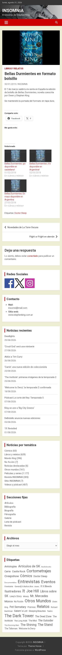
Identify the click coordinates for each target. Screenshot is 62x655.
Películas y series (13, 473)
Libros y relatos (14, 68)
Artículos (9, 503)
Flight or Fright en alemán (41, 236)
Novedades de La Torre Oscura (23, 227)
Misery (26, 596)
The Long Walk (20, 621)
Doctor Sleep (20, 213)
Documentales (10, 583)
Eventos (48, 582)
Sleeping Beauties (37, 611)
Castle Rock (18, 571)
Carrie (8, 571)
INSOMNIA (13, 10)
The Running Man (12, 625)
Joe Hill (32, 591)
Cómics (8, 450)
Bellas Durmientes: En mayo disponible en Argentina (15, 196)
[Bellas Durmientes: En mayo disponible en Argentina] (15, 185)
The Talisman (11, 628)
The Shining (28, 625)
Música (9, 601)
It (23, 590)
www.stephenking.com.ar (20, 314)
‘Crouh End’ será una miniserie (19, 346)
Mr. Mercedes (39, 596)
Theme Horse (35, 646)
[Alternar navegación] (6, 22)
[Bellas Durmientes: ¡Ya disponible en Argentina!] (40, 156)
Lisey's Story (16, 596)
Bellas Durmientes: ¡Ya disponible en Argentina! (40, 166)
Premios (32, 607)
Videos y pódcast (13, 484)
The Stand (45, 625)
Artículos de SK (29, 566)
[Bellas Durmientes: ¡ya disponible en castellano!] (15, 156)
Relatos (43, 606)
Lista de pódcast (13, 521)
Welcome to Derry (27, 628)
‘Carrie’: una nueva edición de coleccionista (26, 367)
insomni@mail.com (17, 308)
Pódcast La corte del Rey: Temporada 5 (24, 397)
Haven (36, 587)
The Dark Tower (19, 615)
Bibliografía (10, 506)
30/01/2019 (10, 84)
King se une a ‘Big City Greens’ (19, 408)
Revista (8, 525)
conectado (32, 256)
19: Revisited (11, 428)
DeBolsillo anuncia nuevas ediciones (22, 418)
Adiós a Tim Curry (13, 356)
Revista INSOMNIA (14, 477)
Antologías (11, 566)
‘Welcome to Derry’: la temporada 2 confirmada (28, 387)
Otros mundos (12, 469)
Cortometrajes (39, 571)
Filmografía (10, 514)
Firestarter (9, 586)
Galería (8, 518)
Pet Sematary (17, 606)
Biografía (9, 510)
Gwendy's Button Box (24, 586)
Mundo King (10, 458)
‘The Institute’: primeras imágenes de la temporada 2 (30, 377)
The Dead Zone (43, 616)
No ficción (10, 462)
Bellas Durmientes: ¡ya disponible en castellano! (15, 166)
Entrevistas (29, 581)
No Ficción (18, 601)
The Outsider (45, 620)
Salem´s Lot (20, 610)
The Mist (33, 620)
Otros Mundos (38, 600)
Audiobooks (46, 567)
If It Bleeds (46, 586)
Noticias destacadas (15, 465)
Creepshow (12, 576)
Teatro (50, 611)
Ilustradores (13, 591)
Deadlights (10, 336)
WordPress (40, 650)
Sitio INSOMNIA (12, 480)
